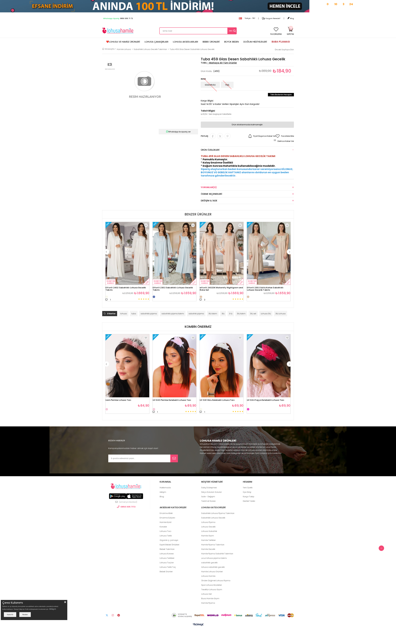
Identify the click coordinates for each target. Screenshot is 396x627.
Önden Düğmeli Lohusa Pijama (215, 580)
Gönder (174, 458)
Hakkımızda (165, 487)
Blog (292, 18)
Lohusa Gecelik (208, 526)
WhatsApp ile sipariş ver (179, 131)
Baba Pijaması (281, 41)
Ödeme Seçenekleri (211, 193)
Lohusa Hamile (208, 576)
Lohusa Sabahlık (209, 531)
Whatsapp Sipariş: (118, 18)
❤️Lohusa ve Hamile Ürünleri (123, 41)
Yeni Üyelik (247, 487)
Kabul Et (10, 614)
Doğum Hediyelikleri (255, 41)
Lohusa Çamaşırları (156, 41)
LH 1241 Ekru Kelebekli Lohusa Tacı (217, 400)
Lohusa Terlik (166, 535)
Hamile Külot (165, 522)
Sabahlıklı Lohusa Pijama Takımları (217, 513)
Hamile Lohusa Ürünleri (212, 571)
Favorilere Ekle (146, 225)
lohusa (123, 313)
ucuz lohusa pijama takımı (214, 558)
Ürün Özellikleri (210, 149)
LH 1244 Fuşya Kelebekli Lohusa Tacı (265, 400)
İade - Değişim (208, 496)
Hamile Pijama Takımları (212, 544)
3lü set (253, 313)
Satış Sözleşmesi (209, 487)
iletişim (163, 492)
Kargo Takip (248, 496)
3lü (223, 313)
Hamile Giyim (207, 535)
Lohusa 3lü (266, 313)
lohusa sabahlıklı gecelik (213, 567)
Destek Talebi (249, 501)
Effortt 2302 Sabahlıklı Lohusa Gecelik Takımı (173, 287)
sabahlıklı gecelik (209, 562)
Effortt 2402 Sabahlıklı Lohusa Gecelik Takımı (125, 287)
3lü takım (213, 313)
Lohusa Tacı (165, 531)
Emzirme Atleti (166, 513)
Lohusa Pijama (208, 522)
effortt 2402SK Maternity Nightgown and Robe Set (221, 287)
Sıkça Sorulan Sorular (211, 492)
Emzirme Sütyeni (167, 517)
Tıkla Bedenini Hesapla (281, 94)
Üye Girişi (247, 492)
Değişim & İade (209, 200)
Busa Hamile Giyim (210, 598)
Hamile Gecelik (208, 549)
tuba (133, 313)
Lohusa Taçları (167, 562)
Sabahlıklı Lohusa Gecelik (213, 517)
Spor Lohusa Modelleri (211, 585)
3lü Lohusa (280, 313)
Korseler (163, 526)
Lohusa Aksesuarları (185, 41)
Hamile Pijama (208, 603)
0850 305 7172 (128, 506)
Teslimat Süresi (208, 501)
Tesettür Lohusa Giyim (211, 589)
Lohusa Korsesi (167, 553)
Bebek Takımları (167, 549)
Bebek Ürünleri (211, 41)
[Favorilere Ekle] (146, 337)
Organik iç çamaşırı (169, 540)
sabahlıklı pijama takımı (172, 313)
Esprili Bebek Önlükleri (169, 544)
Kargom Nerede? (273, 18)
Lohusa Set (206, 594)
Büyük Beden (231, 41)
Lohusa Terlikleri (167, 558)
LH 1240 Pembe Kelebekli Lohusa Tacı (172, 400)
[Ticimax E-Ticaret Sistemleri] (198, 624)
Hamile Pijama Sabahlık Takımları (217, 553)
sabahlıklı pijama (149, 313)
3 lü (230, 313)
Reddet (25, 614)
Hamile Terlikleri (208, 540)
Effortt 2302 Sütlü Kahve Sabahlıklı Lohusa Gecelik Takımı (265, 287)
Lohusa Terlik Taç (168, 567)
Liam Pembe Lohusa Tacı (118, 400)
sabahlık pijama (196, 313)
